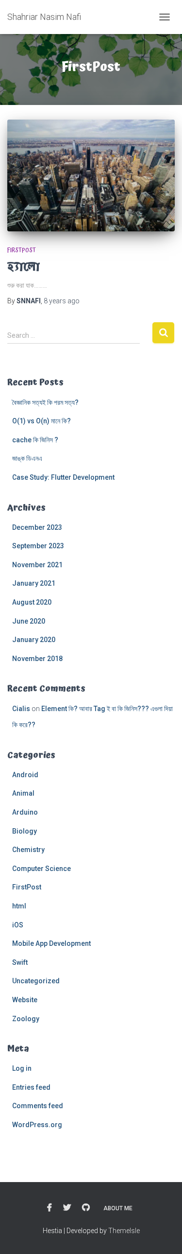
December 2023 (37, 527)
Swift (20, 962)
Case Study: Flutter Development (63, 477)
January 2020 (33, 640)
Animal (23, 793)
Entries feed (31, 1087)
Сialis (21, 709)
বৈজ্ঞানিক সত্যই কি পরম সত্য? (45, 402)
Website (24, 1000)
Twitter (67, 1208)
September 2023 (38, 546)
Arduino (25, 812)
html (19, 906)
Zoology (25, 1019)
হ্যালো (23, 267)
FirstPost (21, 250)
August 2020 (31, 602)
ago (62, 301)
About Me (117, 1208)
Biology (24, 831)
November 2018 (37, 658)
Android (25, 775)
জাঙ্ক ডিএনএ (27, 458)
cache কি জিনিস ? (35, 440)
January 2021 (33, 583)
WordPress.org (37, 1125)
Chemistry (28, 849)
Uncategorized (36, 981)
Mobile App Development (51, 943)
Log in (22, 1068)
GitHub (86, 1208)
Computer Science (41, 868)
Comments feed (37, 1106)
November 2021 (37, 565)
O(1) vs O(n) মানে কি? (42, 421)
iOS (17, 925)
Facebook (49, 1208)
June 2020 (28, 621)
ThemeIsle (124, 1231)
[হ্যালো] (91, 175)
